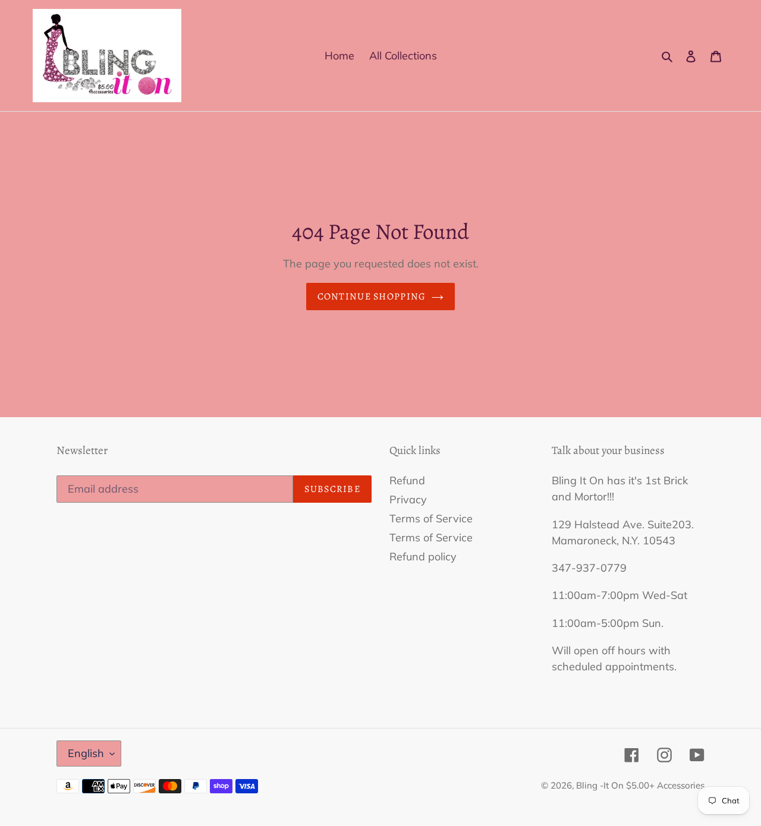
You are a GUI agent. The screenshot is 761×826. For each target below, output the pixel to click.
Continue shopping (371, 296)
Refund (407, 480)
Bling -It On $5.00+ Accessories (640, 785)
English (86, 753)
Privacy (408, 499)
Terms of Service (431, 518)
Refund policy (423, 556)
